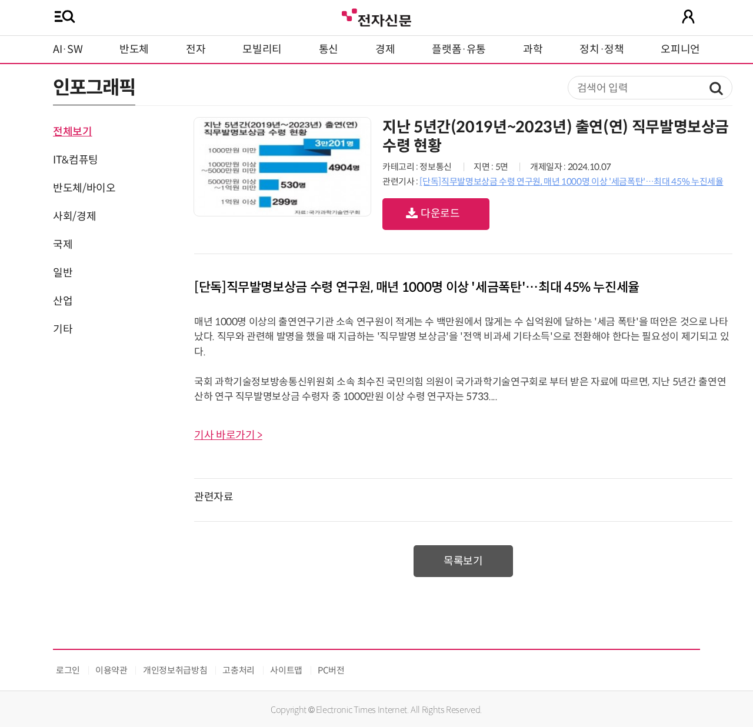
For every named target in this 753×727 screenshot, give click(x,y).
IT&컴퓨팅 (75, 160)
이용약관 (111, 670)
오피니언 (680, 49)
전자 (195, 49)
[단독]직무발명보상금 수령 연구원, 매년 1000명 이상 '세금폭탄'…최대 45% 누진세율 (571, 181)
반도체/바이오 (84, 188)
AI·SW (67, 49)
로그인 (68, 670)
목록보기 (463, 561)
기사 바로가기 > (228, 435)
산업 (62, 301)
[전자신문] (376, 16)
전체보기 (72, 131)
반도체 (134, 49)
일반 (62, 272)
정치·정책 (601, 49)
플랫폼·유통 (459, 49)
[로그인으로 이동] (688, 16)
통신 (328, 49)
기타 (62, 329)
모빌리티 (262, 49)
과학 (532, 49)
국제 (62, 244)
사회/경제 (74, 216)
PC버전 (331, 670)
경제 (385, 49)
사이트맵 (286, 670)
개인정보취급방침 (175, 670)
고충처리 (238, 670)
